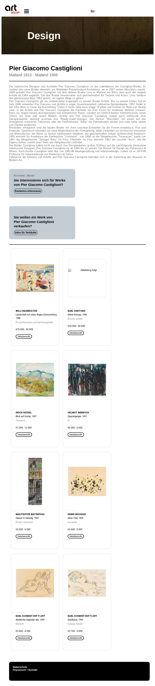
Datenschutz (20, 667)
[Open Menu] (26, 11)
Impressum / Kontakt (25, 669)
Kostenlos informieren (28, 191)
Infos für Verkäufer (25, 232)
